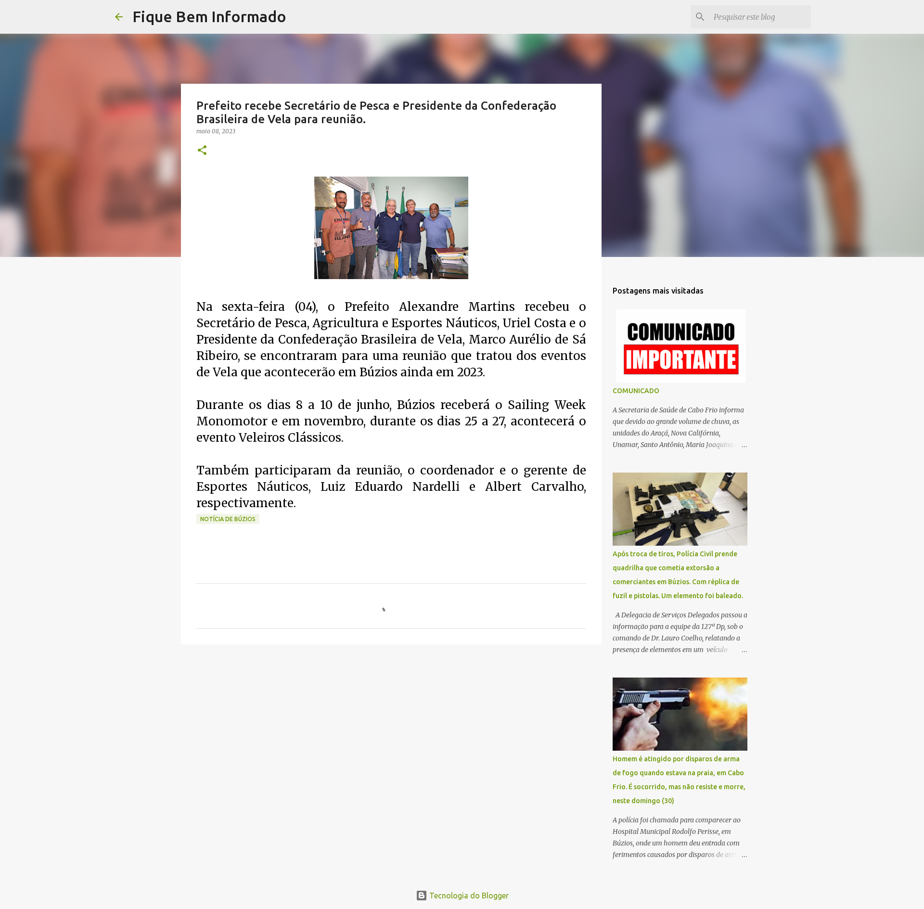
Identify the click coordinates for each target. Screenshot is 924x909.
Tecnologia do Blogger (468, 895)
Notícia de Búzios (228, 519)
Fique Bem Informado (209, 16)
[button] (202, 150)
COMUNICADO (636, 391)
